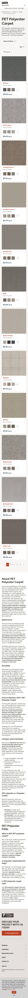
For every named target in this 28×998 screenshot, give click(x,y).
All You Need (7, 125)
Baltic (5, 293)
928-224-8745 (5, 5)
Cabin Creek (7, 546)
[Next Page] (23, 564)
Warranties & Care (7, 953)
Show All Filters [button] (8, 41)
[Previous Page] (4, 564)
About (4, 957)
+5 (17, 89)
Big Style (6, 377)
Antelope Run (7, 251)
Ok (14, 992)
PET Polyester (6, 52)
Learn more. (11, 989)
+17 (17, 173)
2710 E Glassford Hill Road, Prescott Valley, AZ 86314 (13, 970)
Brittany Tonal (7, 462)
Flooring (14, 12)
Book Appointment (12, 933)
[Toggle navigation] (24, 5)
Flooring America (6, 12)
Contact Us (5, 961)
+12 (17, 384)
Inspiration (5, 949)
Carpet (20, 12)
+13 (17, 258)
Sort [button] (21, 47)
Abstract (5, 83)
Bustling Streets (8, 504)
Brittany (5, 420)
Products (5, 945)
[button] (11, 52)
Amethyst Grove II (8, 209)
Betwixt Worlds (8, 335)
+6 (17, 131)
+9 (17, 468)
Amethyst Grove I (8, 167)
